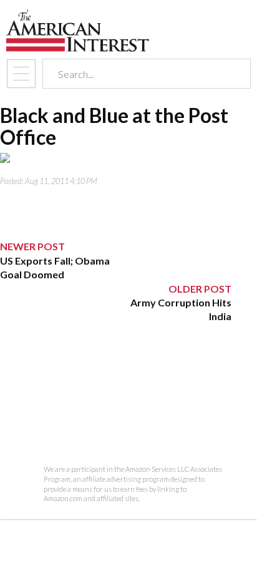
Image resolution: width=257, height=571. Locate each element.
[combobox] (135, 74)
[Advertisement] (115, 402)
